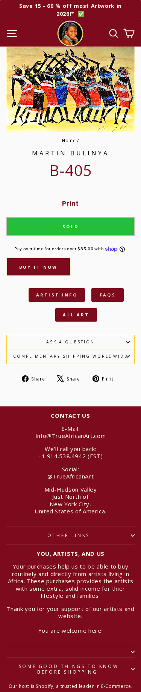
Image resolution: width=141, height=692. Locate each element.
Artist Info (56, 295)
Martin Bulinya (70, 153)
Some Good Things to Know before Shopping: (68, 669)
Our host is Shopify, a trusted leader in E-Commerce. (71, 686)
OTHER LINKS (68, 535)
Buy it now (38, 267)
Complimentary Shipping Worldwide (70, 356)
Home (69, 140)
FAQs (108, 295)
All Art (76, 314)
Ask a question (70, 341)
